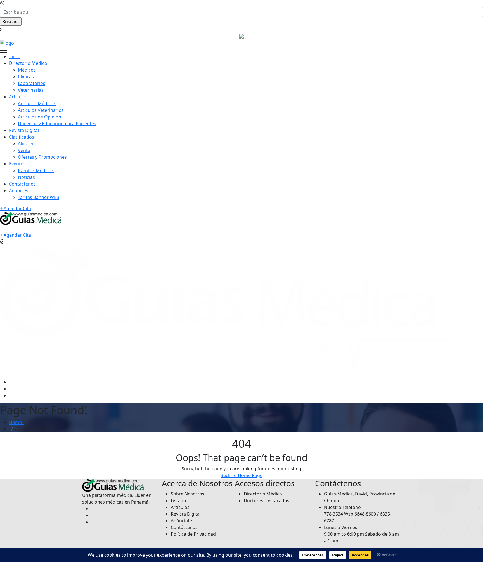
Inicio (14, 56)
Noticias (26, 177)
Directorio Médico (28, 63)
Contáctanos (184, 527)
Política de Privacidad (193, 534)
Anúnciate (181, 521)
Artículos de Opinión (39, 117)
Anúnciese (20, 191)
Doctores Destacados (266, 500)
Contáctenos (22, 184)
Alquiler (26, 144)
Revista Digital (24, 130)
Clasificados (21, 137)
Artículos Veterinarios (41, 110)
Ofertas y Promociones (42, 157)
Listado (178, 500)
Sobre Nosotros (187, 494)
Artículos (18, 97)
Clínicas (26, 76)
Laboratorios (31, 83)
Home (16, 422)
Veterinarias (31, 90)
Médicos (27, 70)
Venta (24, 150)
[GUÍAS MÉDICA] (7, 42)
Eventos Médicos (36, 170)
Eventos (17, 164)
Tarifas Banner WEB (38, 197)
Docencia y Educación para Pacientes (57, 123)
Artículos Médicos (37, 103)
